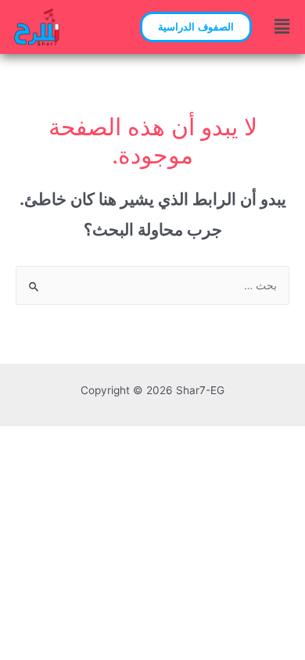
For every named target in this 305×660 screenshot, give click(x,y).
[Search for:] (152, 285)
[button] (196, 27)
